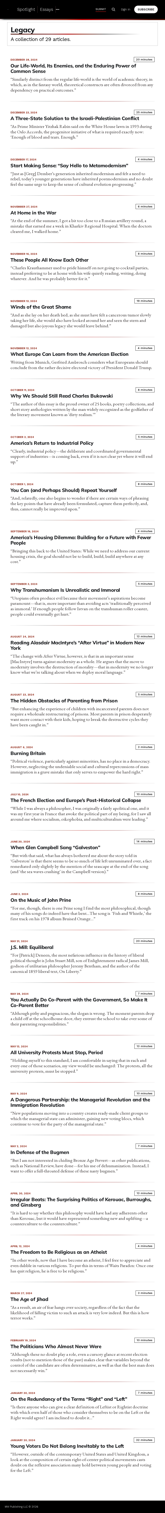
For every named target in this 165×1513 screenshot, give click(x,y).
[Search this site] (113, 9)
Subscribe (146, 9)
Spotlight (26, 9)
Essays (46, 9)
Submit (101, 9)
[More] (58, 9)
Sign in (125, 9)
